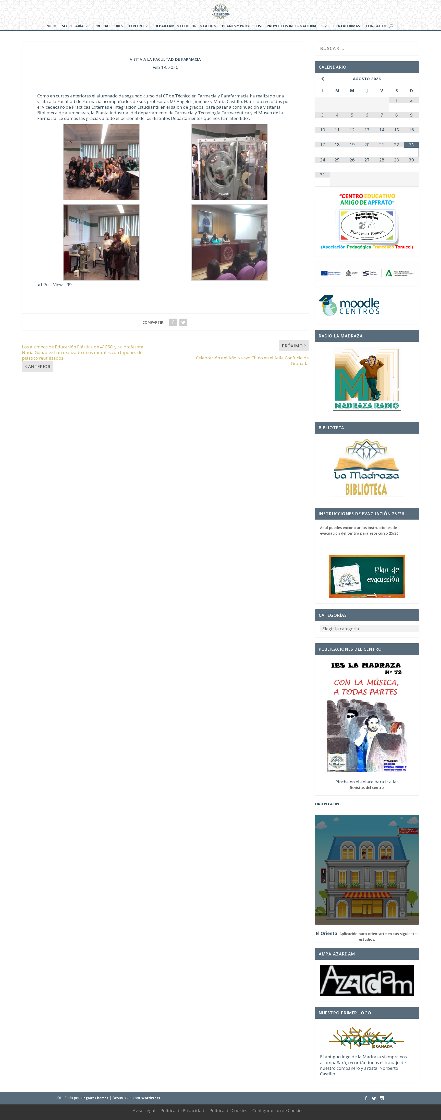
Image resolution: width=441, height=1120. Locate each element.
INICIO (50, 26)
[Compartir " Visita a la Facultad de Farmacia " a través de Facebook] (173, 322)
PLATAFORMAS (346, 26)
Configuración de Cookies (277, 1110)
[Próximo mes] (411, 79)
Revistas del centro (367, 787)
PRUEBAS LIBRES (108, 26)
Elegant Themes (94, 1098)
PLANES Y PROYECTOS (241, 26)
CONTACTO (376, 26)
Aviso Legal (144, 1110)
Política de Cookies (228, 1110)
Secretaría (73, 26)
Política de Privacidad (182, 1110)
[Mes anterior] (322, 79)
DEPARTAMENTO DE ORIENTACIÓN (185, 26)
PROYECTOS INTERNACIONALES (295, 26)
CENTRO (136, 26)
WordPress (150, 1098)
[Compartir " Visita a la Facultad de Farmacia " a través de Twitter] (183, 322)
